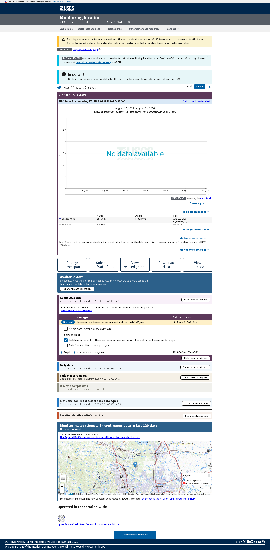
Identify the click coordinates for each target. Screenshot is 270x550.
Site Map (55, 541)
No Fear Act (91, 546)
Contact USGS (70, 541)
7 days (65, 87)
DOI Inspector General (54, 546)
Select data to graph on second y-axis (90, 329)
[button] (135, 465)
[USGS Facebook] (248, 542)
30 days (80, 87)
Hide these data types (195, 299)
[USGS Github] (252, 542)
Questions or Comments (135, 534)
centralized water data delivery (93, 62)
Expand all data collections (77, 288)
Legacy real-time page (85, 49)
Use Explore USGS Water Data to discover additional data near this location (100, 437)
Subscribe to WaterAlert (196, 101)
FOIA (102, 546)
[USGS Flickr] (256, 542)
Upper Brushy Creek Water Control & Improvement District (89, 524)
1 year (93, 87)
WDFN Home (66, 28)
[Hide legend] (209, 475)
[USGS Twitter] (244, 542)
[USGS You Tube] (259, 542)
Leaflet (70, 494)
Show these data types (195, 367)
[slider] (207, 194)
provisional (205, 198)
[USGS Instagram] (263, 542)
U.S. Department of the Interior (22, 546)
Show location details (196, 415)
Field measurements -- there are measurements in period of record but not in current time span (122, 340)
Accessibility (42, 541)
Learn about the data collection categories (83, 283)
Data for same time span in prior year (89, 345)
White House (75, 546)
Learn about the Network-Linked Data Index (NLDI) (169, 498)
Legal (30, 541)
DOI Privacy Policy (15, 541)
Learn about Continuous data (76, 310)
